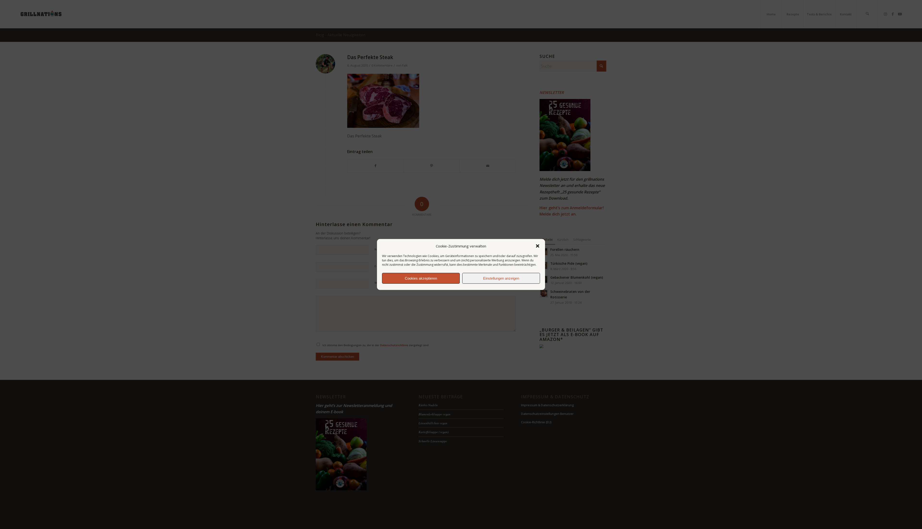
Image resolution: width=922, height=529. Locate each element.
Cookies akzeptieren (421, 278)
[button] (537, 246)
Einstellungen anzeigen (501, 278)
